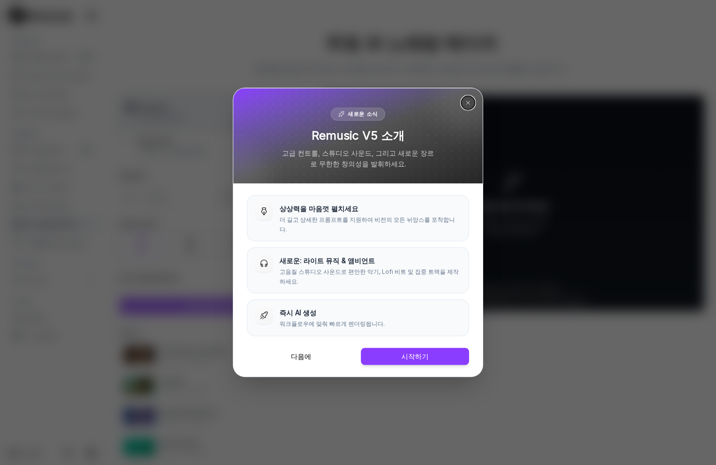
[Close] (468, 102)
